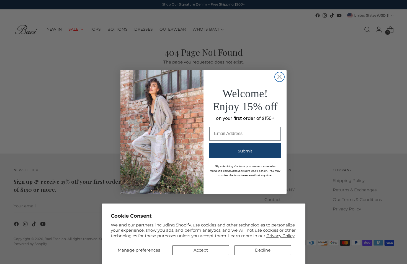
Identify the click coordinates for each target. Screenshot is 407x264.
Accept (201, 250)
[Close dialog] (279, 77)
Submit (245, 151)
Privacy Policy (280, 235)
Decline (263, 250)
